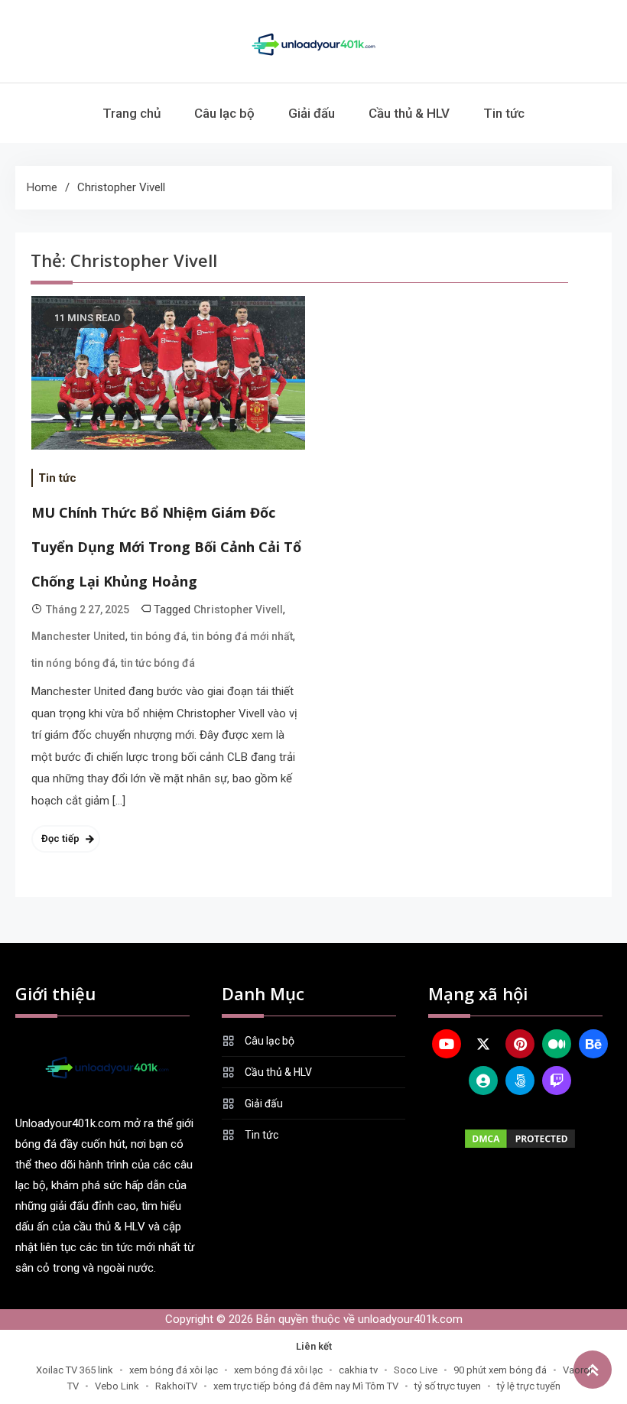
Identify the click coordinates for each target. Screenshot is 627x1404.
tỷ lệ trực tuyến (528, 1386)
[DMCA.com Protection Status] (520, 1138)
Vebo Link (117, 1386)
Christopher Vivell (238, 609)
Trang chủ (131, 113)
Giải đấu (311, 113)
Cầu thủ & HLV (409, 113)
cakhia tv (358, 1370)
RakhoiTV (176, 1386)
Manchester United (78, 636)
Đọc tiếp (60, 838)
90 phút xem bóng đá (500, 1370)
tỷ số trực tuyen (447, 1386)
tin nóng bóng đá (73, 663)
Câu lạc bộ (224, 113)
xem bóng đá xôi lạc (173, 1370)
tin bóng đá (159, 636)
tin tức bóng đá (158, 663)
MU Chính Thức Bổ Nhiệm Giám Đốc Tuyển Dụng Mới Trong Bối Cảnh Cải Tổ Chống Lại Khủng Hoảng (166, 546)
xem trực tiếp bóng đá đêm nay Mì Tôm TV (305, 1386)
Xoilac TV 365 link (74, 1370)
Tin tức (504, 113)
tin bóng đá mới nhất (242, 636)
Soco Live (415, 1370)
